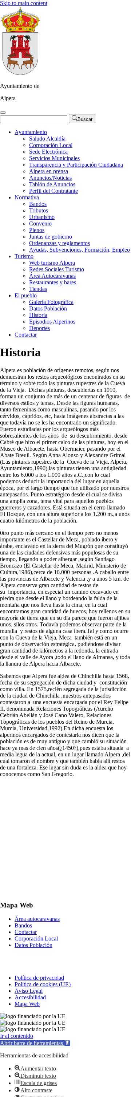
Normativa (27, 197)
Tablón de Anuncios (52, 184)
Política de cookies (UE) (43, 984)
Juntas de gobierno (50, 236)
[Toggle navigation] (3, 112)
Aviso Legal (29, 991)
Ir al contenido (16, 1036)
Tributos (38, 210)
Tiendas (38, 289)
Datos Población (48, 308)
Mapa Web (27, 1004)
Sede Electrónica (48, 152)
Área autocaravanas (37, 919)
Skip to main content (23, 3)
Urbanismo (42, 217)
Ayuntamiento (31, 132)
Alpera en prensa (48, 171)
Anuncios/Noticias (50, 178)
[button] (35, 1043)
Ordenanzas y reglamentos (59, 243)
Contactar (26, 335)
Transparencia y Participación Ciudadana (76, 165)
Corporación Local (50, 145)
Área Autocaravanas (52, 276)
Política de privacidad (39, 978)
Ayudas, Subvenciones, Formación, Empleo (79, 250)
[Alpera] (20, 73)
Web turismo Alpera (52, 263)
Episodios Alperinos (52, 321)
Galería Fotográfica (51, 302)
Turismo (24, 256)
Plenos (36, 230)
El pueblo (26, 295)
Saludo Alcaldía (47, 138)
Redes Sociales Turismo (56, 269)
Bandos (38, 204)
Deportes (39, 328)
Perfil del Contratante (53, 191)
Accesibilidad (30, 997)
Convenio (40, 223)
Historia (38, 315)
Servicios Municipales (54, 158)
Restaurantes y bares (52, 282)
